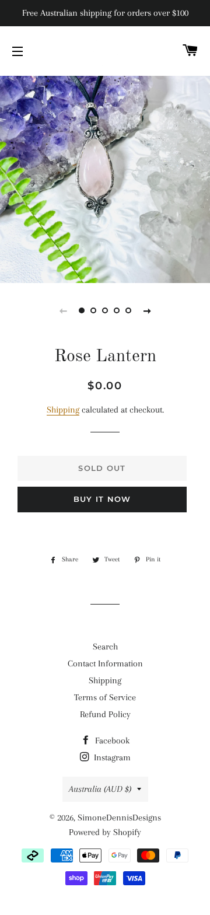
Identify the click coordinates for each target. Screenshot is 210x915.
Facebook (111, 740)
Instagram (111, 757)
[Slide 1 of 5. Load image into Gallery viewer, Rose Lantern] (82, 310)
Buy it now (102, 499)
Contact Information (105, 663)
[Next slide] (147, 310)
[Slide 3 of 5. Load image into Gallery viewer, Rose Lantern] (105, 310)
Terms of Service (105, 697)
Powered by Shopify (105, 832)
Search (105, 646)
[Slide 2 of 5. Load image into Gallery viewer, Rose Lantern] (93, 310)
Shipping (63, 409)
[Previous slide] (63, 310)
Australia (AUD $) (100, 789)
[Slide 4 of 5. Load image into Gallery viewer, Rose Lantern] (117, 310)
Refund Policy (105, 714)
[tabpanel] (105, 178)
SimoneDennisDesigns (119, 817)
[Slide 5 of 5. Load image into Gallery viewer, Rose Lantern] (128, 310)
